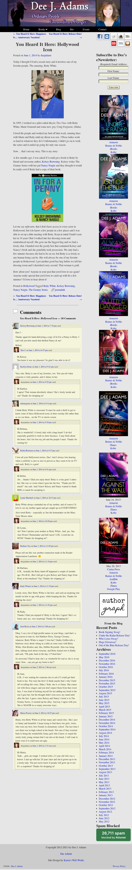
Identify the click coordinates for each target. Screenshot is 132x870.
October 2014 (106, 726)
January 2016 (106, 676)
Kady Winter (25, 586)
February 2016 (106, 673)
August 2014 (105, 732)
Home (26, 29)
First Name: (113, 71)
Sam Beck (24, 626)
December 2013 (107, 759)
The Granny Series (38, 289)
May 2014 (104, 742)
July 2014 (104, 736)
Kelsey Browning (51, 161)
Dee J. (23, 350)
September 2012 (107, 808)
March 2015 (105, 709)
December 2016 (107, 660)
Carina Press (113, 569)
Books (41, 29)
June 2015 (104, 700)
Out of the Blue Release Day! (114, 645)
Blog (58, 29)
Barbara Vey (25, 545)
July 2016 (104, 670)
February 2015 (106, 713)
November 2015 (107, 683)
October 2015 (106, 686)
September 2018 (107, 653)
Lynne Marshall (26, 497)
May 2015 (104, 703)
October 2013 (106, 765)
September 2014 (107, 729)
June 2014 (104, 739)
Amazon (113, 142)
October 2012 (106, 805)
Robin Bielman (26, 450)
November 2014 (107, 723)
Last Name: (113, 77)
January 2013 (106, 795)
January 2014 (106, 755)
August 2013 (105, 772)
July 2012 (104, 815)
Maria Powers (26, 713)
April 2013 (104, 785)
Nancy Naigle (48, 165)
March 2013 (105, 788)
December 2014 (107, 719)
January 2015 (106, 716)
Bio (72, 29)
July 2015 (104, 696)
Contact (102, 29)
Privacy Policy (119, 866)
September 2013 (107, 769)
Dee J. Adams (17, 866)
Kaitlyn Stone (26, 366)
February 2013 (106, 792)
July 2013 (104, 775)
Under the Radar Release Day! (114, 635)
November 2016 (107, 663)
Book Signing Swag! (109, 632)
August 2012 (105, 811)
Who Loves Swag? (108, 638)
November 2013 (107, 762)
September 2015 (107, 690)
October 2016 (106, 667)
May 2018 (104, 657)
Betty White (49, 285)
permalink (60, 289)
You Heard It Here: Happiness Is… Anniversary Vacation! (29, 35)
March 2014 (105, 749)
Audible (113, 579)
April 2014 (104, 745)
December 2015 (107, 680)
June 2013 (104, 778)
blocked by (116, 836)
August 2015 (105, 693)
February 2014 (106, 752)
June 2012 (104, 818)
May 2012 (104, 821)
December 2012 (107, 798)
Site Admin (66, 853)
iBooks (113, 148)
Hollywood (29, 285)
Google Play (113, 589)
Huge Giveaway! (107, 642)
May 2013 (104, 782)
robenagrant (25, 403)
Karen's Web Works (74, 860)
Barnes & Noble (113, 145)
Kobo (113, 152)
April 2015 (104, 706)
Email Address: (119, 64)
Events (86, 29)
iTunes (113, 445)
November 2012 (107, 801)
